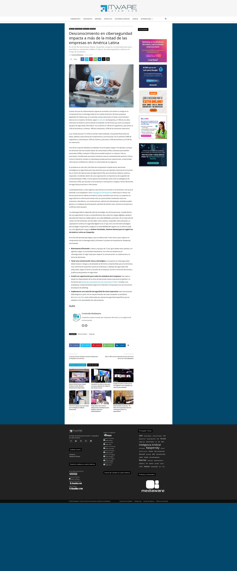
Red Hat (142, 460)
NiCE (153, 454)
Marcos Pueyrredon (159, 451)
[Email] (104, 59)
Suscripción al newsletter (126, 501)
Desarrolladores (73, 403)
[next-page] (73, 415)
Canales (135, 19)
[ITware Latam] (118, 8)
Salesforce (142, 463)
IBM (159, 441)
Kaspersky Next (79, 297)
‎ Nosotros (72, 454)
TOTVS (141, 466)
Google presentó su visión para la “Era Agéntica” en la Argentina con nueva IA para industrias (122, 385)
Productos (108, 19)
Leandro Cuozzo (143, 451)
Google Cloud (142, 441)
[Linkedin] (99, 59)
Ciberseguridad (85, 26)
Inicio (70, 26)
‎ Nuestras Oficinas (74, 456)
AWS (164, 436)
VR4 (160, 466)
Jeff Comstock (142, 448)
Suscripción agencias (148, 501)
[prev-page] (70, 415)
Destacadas (92, 28)
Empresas (98, 19)
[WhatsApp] (95, 59)
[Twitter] (87, 59)
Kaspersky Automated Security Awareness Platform (100, 282)
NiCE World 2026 (160, 454)
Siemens (151, 463)
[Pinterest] (91, 59)
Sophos (162, 463)
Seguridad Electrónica (119, 403)
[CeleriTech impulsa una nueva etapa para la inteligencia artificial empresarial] (79, 397)
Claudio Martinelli (151, 439)
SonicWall (157, 463)
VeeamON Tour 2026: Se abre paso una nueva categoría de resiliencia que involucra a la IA (100, 386)
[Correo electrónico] (83, 325)
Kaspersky (91, 334)
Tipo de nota (86, 28)
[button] (165, 19)
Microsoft (142, 454)
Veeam (147, 466)
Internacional (146, 19)
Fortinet (163, 439)
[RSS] (81, 441)
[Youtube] (91, 441)
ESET (158, 439)
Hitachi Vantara (150, 442)
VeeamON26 (154, 466)
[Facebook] (82, 59)
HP (156, 441)
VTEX (163, 466)
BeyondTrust (142, 439)
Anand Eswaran (147, 436)
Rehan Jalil (150, 460)
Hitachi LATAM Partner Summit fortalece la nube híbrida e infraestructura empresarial (77, 386)
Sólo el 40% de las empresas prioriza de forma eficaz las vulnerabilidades (119, 357)
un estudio (102, 120)
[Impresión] (108, 59)
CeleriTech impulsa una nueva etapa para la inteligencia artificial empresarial (79, 407)
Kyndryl (163, 448)
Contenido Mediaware (77, 55)
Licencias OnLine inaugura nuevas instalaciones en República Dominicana (83, 357)
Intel (162, 442)
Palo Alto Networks (154, 457)
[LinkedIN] (86, 325)
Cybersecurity (75, 19)
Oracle (146, 457)
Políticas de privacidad (162, 501)
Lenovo (150, 451)
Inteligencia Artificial (150, 445)
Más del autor (93, 365)
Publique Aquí (138, 501)
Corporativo (87, 19)
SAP (147, 463)
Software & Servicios (122, 19)
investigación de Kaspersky (102, 193)
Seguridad (76, 26)
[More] (128, 345)
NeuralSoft (148, 454)
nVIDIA (141, 457)
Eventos (71, 381)
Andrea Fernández (82, 334)
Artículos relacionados (77, 365)
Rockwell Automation (158, 460)
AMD (141, 436)
